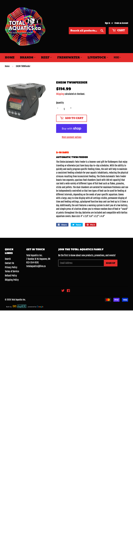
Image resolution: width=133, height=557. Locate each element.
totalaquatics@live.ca (36, 266)
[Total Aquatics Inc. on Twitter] (63, 291)
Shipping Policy (12, 279)
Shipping (60, 94)
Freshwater (68, 58)
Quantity (60, 102)
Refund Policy (11, 275)
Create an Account (121, 23)
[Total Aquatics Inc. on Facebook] (68, 291)
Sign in (107, 23)
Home (10, 58)
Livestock (97, 58)
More (116, 57)
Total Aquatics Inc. (19, 299)
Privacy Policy (11, 267)
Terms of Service (12, 271)
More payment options (71, 137)
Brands (27, 58)
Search (8, 259)
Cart (121, 30)
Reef (45, 58)
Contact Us (9, 263)
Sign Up (110, 263)
